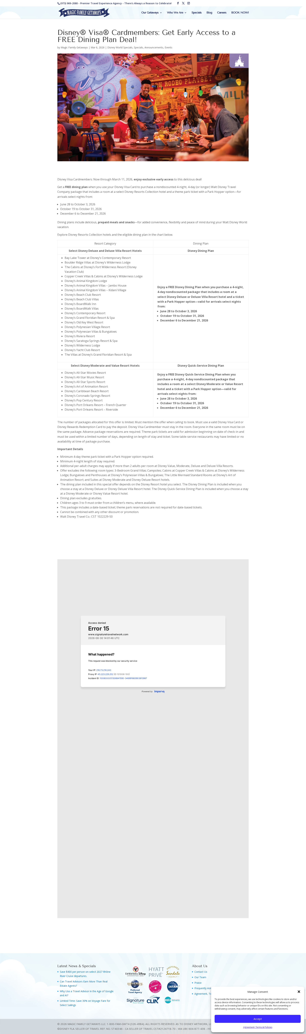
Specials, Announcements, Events (153, 47)
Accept (258, 1019)
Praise (198, 982)
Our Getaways (149, 12)
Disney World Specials (119, 47)
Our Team (200, 977)
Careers (221, 12)
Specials (197, 12)
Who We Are (175, 12)
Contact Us (200, 971)
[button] (299, 991)
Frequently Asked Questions (210, 988)
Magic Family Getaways (74, 47)
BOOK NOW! (240, 12)
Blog (209, 12)
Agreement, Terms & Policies (257, 1027)
